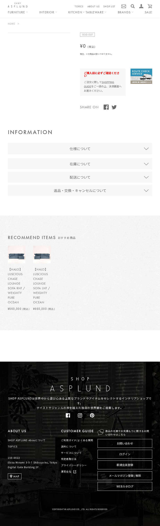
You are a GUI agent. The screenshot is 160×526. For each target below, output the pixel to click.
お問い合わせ (125, 443)
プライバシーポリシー (74, 465)
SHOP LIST (109, 6)
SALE (148, 12)
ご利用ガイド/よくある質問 (77, 440)
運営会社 (66, 471)
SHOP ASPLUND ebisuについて (26, 440)
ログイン (124, 454)
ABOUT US (93, 6)
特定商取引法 (68, 459)
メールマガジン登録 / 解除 (125, 476)
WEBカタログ (124, 486)
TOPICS (79, 6)
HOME (11, 23)
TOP (146, 364)
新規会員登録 (125, 465)
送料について (68, 446)
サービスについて (71, 452)
